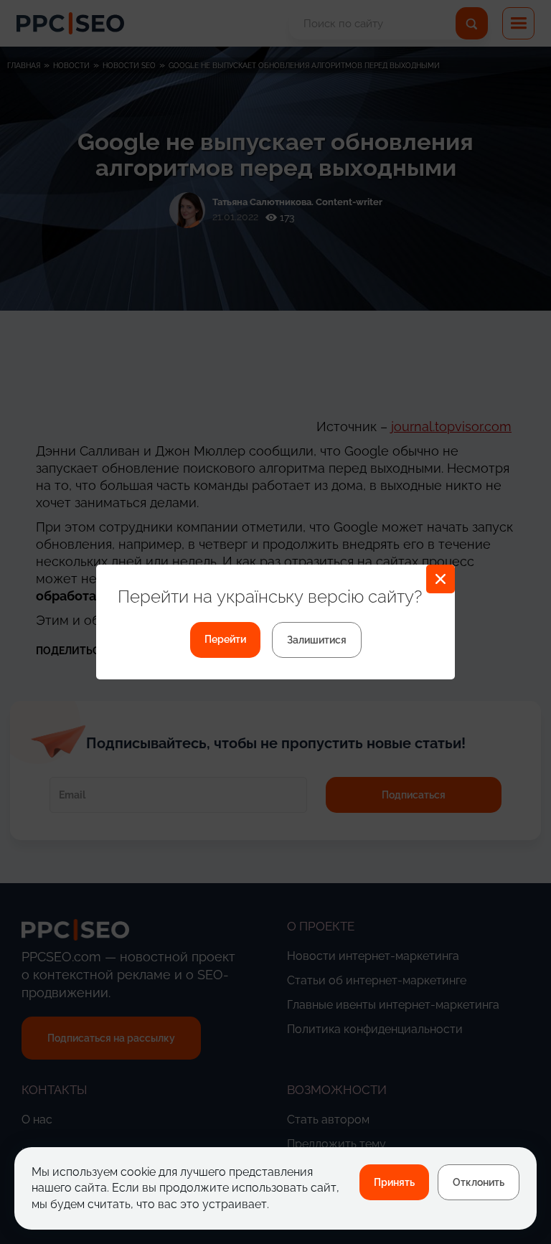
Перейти (225, 639)
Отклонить (478, 1182)
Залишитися (317, 640)
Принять (394, 1182)
